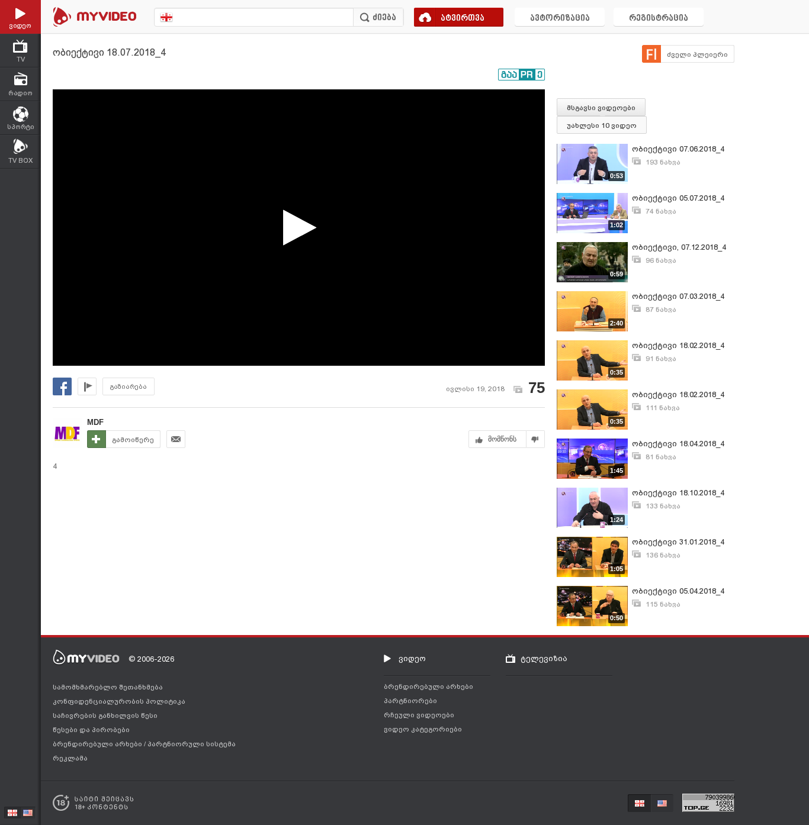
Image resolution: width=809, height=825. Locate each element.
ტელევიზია (544, 658)
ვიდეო (412, 658)
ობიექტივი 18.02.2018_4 (678, 345)
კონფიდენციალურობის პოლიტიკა (119, 701)
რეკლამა (70, 758)
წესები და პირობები (91, 730)
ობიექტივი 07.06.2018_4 (678, 148)
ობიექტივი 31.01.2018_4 (678, 541)
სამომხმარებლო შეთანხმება (108, 687)
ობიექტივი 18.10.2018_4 (678, 492)
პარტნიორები (410, 700)
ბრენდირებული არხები (98, 744)
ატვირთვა (462, 18)
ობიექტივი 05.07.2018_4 (678, 198)
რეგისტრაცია (658, 18)
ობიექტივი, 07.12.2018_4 (679, 247)
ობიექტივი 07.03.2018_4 (678, 296)
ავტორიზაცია (560, 18)
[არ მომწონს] (536, 439)
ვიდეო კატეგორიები (423, 729)
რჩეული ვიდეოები (419, 714)
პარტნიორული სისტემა (191, 744)
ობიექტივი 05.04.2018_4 (678, 590)
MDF (95, 422)
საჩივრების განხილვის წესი (105, 715)
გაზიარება (128, 387)
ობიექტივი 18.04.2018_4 (678, 443)
